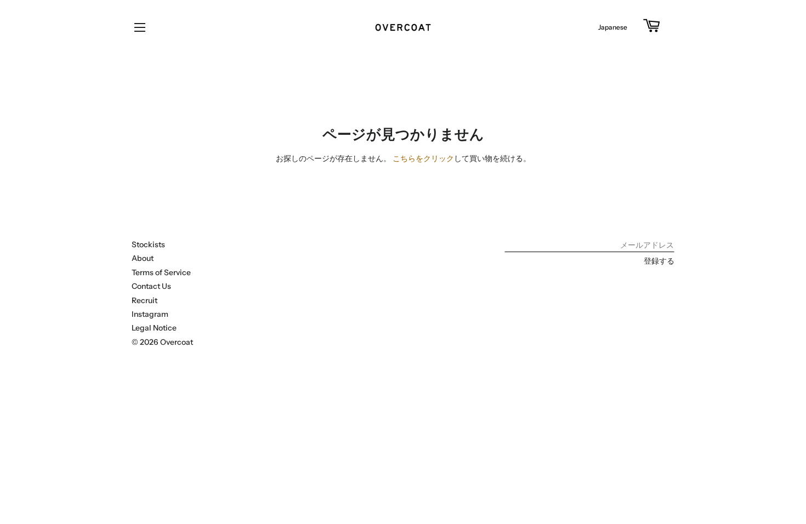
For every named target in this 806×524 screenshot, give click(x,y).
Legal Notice (154, 328)
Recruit (144, 300)
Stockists (148, 244)
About (143, 258)
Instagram (150, 314)
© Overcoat (162, 342)
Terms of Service (161, 272)
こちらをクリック (423, 158)
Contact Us (151, 286)
